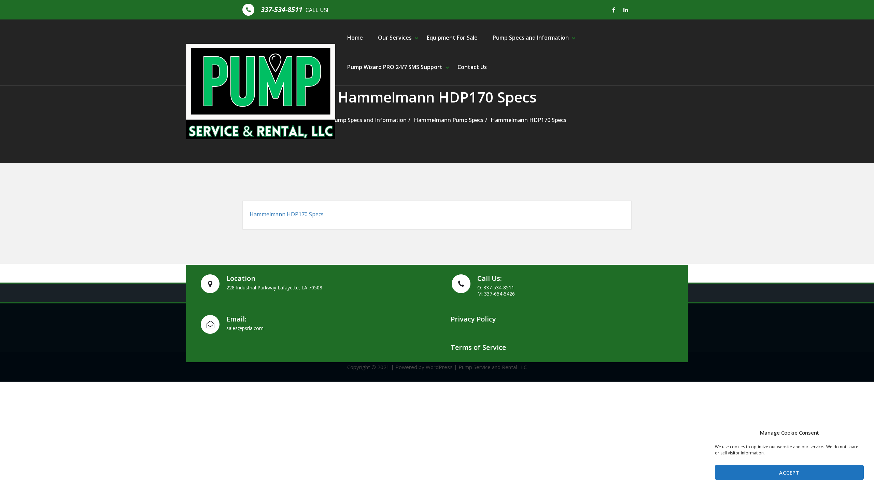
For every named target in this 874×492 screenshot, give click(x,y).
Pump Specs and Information (531, 37)
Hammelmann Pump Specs (448, 120)
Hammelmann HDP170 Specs (528, 120)
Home (355, 37)
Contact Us (472, 67)
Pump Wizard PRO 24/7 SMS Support (394, 67)
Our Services (395, 37)
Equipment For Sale (452, 37)
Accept (789, 472)
